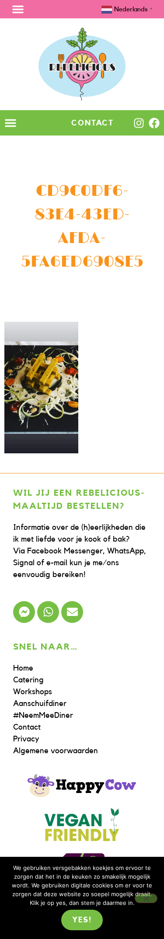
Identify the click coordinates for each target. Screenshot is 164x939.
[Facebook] (154, 123)
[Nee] (146, 898)
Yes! (82, 920)
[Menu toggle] (10, 123)
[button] (18, 9)
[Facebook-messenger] (24, 612)
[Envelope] (72, 612)
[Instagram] (138, 123)
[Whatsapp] (48, 612)
